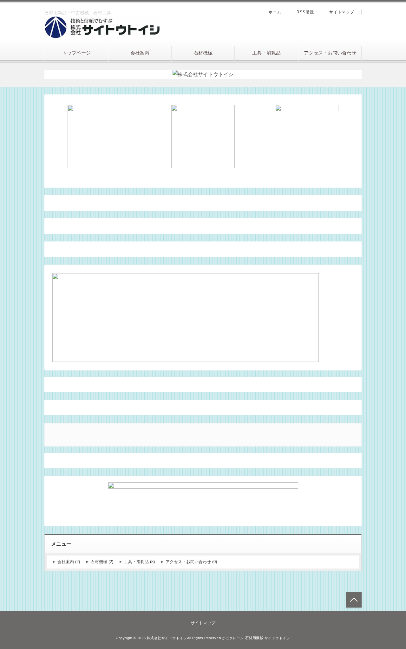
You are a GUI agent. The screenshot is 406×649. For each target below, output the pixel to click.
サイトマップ (341, 12)
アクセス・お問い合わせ (330, 52)
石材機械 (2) (102, 561)
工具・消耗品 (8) (139, 561)
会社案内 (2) (68, 561)
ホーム (275, 12)
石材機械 (203, 52)
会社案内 (139, 52)
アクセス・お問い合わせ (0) (191, 561)
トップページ (76, 52)
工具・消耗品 (266, 52)
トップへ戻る (354, 599)
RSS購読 (305, 12)
